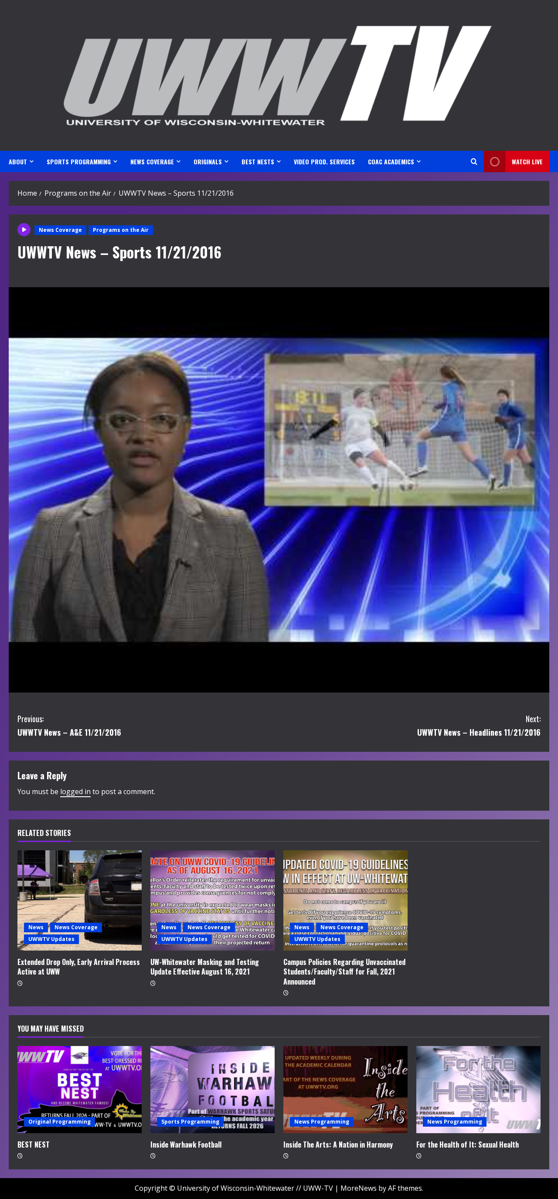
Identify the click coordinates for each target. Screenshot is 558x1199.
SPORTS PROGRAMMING (79, 161)
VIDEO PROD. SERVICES (324, 161)
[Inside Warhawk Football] (212, 1089)
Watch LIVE (527, 161)
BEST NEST (33, 1144)
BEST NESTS (258, 161)
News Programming (321, 1121)
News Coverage (60, 230)
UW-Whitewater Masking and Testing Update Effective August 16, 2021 (204, 967)
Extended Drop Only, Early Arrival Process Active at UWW (78, 967)
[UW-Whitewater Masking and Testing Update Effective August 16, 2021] (212, 900)
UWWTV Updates (51, 939)
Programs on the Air (121, 230)
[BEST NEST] (79, 1089)
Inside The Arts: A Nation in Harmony (338, 1144)
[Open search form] (474, 161)
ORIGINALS (208, 161)
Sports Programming (190, 1121)
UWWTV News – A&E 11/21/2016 (69, 725)
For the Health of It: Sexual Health (467, 1144)
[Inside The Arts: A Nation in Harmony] (345, 1089)
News (36, 927)
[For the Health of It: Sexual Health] (478, 1089)
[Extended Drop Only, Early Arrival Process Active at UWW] (79, 900)
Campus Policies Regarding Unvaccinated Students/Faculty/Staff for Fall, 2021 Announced (344, 972)
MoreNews (358, 1188)
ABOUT (18, 161)
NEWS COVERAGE (152, 161)
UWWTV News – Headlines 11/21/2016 (479, 725)
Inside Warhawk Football (185, 1144)
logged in (75, 791)
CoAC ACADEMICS (391, 161)
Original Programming (59, 1121)
